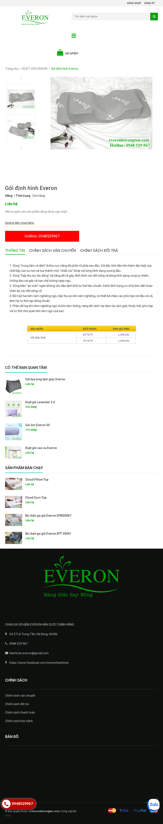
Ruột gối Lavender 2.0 (40, 402)
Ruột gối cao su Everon (41, 448)
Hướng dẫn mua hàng (19, 222)
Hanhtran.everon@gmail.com (29, 653)
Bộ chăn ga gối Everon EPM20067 (48, 515)
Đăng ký (149, 3)
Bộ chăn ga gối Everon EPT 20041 (48, 533)
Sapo (8, 815)
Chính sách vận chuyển (20, 695)
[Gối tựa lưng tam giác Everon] (13, 386)
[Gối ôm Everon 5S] (13, 431)
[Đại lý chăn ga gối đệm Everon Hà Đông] (81, 582)
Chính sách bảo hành (19, 721)
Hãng (9, 195)
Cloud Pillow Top (36, 479)
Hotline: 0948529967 (42, 236)
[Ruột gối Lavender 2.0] (13, 408)
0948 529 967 (18, 643)
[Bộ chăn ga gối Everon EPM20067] (13, 520)
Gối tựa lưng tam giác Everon (45, 379)
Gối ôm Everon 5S (37, 425)
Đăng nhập (134, 3)
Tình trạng (23, 195)
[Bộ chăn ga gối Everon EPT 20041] (13, 538)
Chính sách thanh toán (20, 712)
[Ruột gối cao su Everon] (13, 452)
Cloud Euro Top (35, 497)
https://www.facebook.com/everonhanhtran (39, 662)
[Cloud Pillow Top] (13, 484)
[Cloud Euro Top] (13, 502)
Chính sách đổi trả (17, 704)
